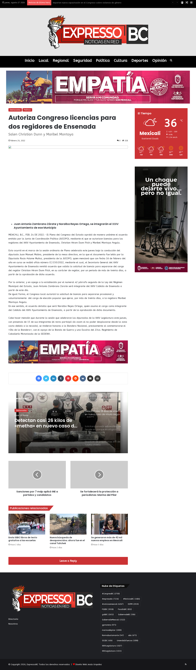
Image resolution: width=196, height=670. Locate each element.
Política (103, 60)
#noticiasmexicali (113, 604)
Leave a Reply (68, 560)
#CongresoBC (111, 594)
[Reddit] (75, 378)
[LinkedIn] (53, 378)
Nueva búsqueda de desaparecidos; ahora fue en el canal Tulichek (67, 540)
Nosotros (13, 624)
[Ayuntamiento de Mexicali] (98, 87)
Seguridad (82, 60)
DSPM (133, 604)
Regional (61, 60)
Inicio (29, 60)
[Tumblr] (61, 378)
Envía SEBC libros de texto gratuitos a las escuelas (22, 539)
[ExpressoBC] (98, 32)
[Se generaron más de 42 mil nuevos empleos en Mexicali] (109, 524)
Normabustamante (113, 635)
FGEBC (108, 609)
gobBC (108, 614)
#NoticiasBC (131, 599)
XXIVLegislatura (112, 646)
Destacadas (15, 110)
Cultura (120, 60)
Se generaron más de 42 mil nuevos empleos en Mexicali (107, 539)
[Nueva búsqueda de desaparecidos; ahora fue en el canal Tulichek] (68, 524)
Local (44, 60)
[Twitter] (46, 378)
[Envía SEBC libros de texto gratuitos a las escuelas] (26, 524)
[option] (68, 422)
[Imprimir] (97, 378)
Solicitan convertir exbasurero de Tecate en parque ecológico (43, 423)
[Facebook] (39, 378)
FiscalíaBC (125, 609)
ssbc (132, 635)
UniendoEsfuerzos (127, 641)
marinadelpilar (112, 630)
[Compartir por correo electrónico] (90, 378)
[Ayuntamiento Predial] (68, 351)
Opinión (159, 60)
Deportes (140, 60)
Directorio (13, 619)
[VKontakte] (83, 378)
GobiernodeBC (126, 614)
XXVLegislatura (112, 651)
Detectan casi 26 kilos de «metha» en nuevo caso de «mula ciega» (85, 3)
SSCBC (107, 641)
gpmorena (109, 625)
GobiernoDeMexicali (113, 620)
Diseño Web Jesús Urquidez (88, 664)
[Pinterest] (68, 378)
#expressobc (110, 599)
